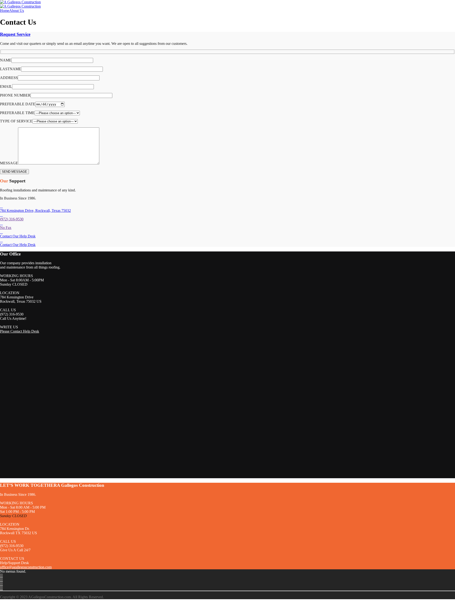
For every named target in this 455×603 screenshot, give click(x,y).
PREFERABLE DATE (17, 104)
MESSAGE (9, 163)
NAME (5, 60)
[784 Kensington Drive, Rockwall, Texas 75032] (1, 206)
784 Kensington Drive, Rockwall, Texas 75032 (35, 211)
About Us (16, 11)
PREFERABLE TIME (17, 113)
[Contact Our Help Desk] (1, 232)
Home (4, 11)
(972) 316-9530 (11, 219)
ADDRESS (9, 78)
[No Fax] (1, 223)
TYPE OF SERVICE (16, 121)
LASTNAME (10, 69)
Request (15, 34)
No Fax (5, 228)
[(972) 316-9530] (1, 215)
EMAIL (6, 86)
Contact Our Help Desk (18, 236)
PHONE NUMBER (15, 95)
